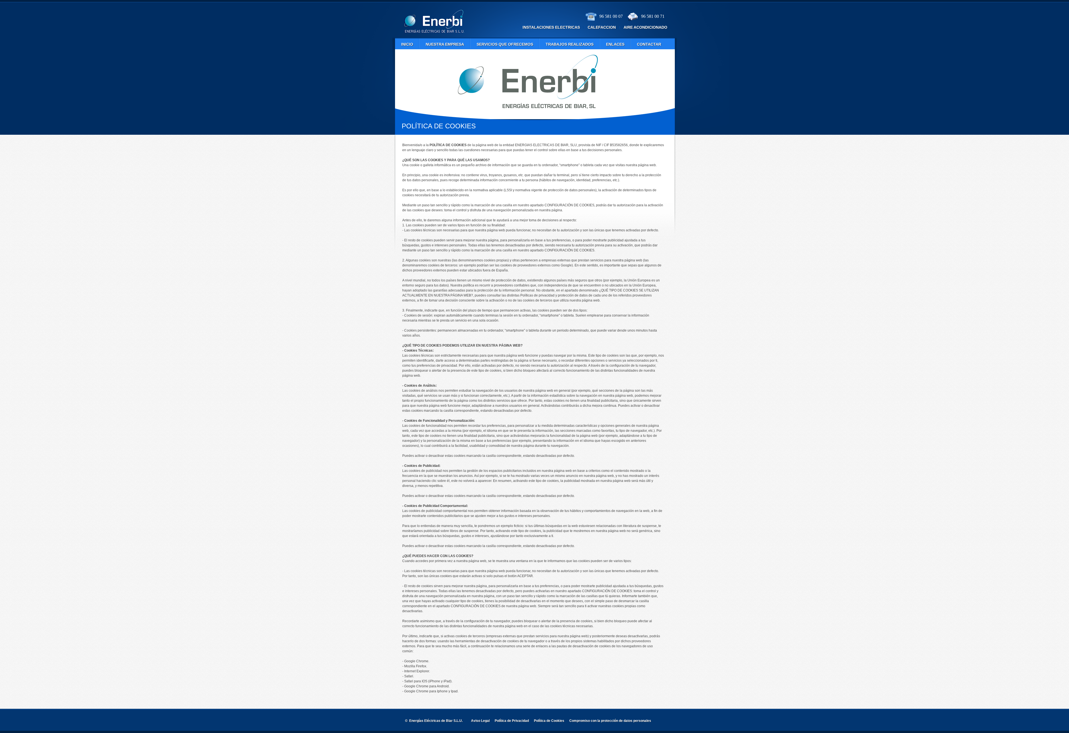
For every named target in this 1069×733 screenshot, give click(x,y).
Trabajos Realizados (570, 44)
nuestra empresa (445, 44)
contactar (649, 44)
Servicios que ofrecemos (505, 44)
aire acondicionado (645, 27)
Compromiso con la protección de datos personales (610, 721)
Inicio (407, 44)
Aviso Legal (480, 721)
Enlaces (615, 44)
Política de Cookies (549, 721)
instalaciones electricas (551, 27)
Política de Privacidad (512, 721)
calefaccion (602, 27)
